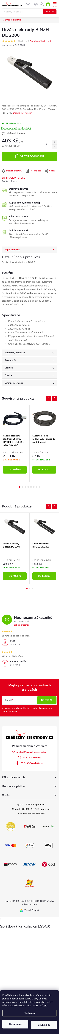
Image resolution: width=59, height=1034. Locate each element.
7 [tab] (36, 487)
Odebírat (46, 700)
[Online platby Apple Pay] (48, 845)
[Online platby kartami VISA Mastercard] (11, 845)
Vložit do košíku (32, 156)
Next (54, 398)
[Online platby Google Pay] (29, 845)
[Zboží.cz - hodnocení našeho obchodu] (29, 826)
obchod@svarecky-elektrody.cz (32, 752)
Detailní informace (22, 112)
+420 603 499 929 (32, 757)
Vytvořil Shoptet (31, 910)
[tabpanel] (15, 443)
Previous (48, 398)
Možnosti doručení (16, 133)
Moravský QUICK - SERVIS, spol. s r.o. (31, 809)
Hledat (50, 11)
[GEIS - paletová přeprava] (29, 883)
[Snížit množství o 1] (54, 146)
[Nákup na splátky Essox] (11, 864)
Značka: (13, 178)
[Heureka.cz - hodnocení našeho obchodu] (11, 826)
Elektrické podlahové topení (31, 813)
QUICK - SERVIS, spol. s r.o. (31, 804)
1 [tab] (19, 487)
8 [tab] (39, 487)
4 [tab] (28, 487)
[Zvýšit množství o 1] (54, 142)
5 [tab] (31, 487)
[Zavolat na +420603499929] (36, 4)
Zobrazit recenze (21, 625)
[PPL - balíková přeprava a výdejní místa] (29, 864)
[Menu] (55, 4)
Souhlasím (44, 1025)
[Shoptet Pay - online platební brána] (48, 826)
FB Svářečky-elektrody (32, 763)
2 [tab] (22, 487)
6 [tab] (34, 487)
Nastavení (29, 1013)
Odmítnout (15, 1024)
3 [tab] (25, 487)
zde (45, 1005)
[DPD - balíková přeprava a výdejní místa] (48, 864)
